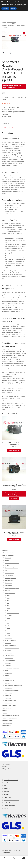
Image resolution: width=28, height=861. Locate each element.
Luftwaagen (8, 665)
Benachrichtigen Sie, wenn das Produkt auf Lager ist (12, 86)
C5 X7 (8, 628)
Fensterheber (8, 583)
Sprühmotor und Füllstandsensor (13, 685)
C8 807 (8, 633)
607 (11, 109)
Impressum (6, 788)
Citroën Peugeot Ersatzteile (11, 780)
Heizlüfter (7, 590)
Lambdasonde (8, 653)
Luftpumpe (8, 663)
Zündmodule (8, 703)
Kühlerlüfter (8, 650)
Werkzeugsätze (7, 725)
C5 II (13, 23)
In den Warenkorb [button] (14, 450)
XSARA (8, 635)
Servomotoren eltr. (9, 680)
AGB (5, 786)
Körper (5, 713)
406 (8, 605)
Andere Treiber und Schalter (12, 563)
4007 (8, 603)
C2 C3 (8, 618)
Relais (6, 670)
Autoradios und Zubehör (11, 568)
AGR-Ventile (8, 558)
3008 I (8, 595)
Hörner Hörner (8, 638)
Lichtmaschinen (9, 658)
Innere (5, 710)
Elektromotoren (9, 580)
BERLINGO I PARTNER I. (13, 613)
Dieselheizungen (9, 573)
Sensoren (7, 678)
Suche (14, 858)
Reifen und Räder (7, 723)
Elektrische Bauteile (11, 22)
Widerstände (8, 698)
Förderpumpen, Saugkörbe (12, 588)
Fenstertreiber (8, 585)
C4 (7, 620)
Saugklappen (8, 673)
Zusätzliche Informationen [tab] (8, 128)
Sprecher (7, 683)
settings (18, 5)
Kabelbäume (8, 643)
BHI (6, 570)
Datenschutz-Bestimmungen (11, 800)
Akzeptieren (5, 8)
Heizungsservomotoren (18, 111)
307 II (8, 598)
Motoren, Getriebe (8, 720)
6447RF (9, 116)
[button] (24, 33)
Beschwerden (7, 797)
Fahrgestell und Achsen (9, 705)
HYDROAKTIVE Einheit (11, 640)
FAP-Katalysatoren (8, 708)
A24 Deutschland (7, 851)
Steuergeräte (8, 688)
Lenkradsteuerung (9, 655)
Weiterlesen (14, 498)
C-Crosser (9, 615)
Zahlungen (6, 794)
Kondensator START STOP (12, 648)
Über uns (6, 808)
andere (7, 560)
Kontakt (6, 783)
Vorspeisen (8, 695)
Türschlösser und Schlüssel (12, 690)
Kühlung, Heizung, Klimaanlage (11, 715)
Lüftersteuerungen (10, 660)
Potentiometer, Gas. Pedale (12, 668)
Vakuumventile (9, 693)
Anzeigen (7, 565)
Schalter (7, 675)
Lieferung (6, 791)
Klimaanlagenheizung (10, 645)
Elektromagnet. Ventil (10, 578)
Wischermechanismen (10, 700)
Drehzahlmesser (9, 575)
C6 (18, 109)
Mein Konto (4, 858)
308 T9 (8, 600)
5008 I (8, 608)
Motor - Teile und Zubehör (10, 718)
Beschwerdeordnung (9, 805)
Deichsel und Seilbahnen (9, 553)
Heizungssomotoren (6, 23)
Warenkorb (22, 857)
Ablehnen (13, 8)
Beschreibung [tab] (5, 123)
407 (8, 109)
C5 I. (8, 623)
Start (4, 22)
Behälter (5, 550)
